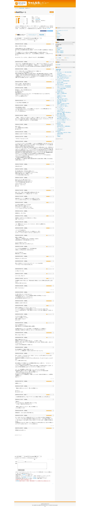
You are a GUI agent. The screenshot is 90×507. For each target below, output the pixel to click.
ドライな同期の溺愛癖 (61, 88)
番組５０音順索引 (60, 51)
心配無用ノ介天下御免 (61, 96)
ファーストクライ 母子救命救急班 (64, 85)
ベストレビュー (32, 34)
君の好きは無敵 (60, 82)
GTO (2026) (59, 73)
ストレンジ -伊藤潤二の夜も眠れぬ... (64, 112)
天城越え (59, 136)
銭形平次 (59, 131)
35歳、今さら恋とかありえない (63, 77)
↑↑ (52, 483)
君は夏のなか (59, 90)
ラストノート (59, 94)
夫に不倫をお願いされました (62, 99)
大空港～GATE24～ (61, 92)
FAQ (34, 477)
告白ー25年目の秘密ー (61, 114)
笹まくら (59, 135)
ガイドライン (29, 477)
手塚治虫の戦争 (60, 133)
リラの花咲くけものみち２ (62, 117)
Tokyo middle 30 (60, 84)
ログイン (67, 57)
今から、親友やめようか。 (62, 104)
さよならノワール (60, 79)
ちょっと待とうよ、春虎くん (62, 106)
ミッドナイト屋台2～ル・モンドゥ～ (64, 119)
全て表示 (48, 28)
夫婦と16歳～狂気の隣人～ (62, 101)
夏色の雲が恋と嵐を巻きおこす (63, 118)
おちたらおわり (60, 89)
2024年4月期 (37, 19)
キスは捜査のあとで (61, 130)
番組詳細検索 (59, 48)
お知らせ (58, 36)
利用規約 (24, 477)
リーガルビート (60, 107)
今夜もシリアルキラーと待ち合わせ (64, 87)
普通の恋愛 (59, 102)
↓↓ (52, 15)
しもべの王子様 (60, 109)
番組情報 (41, 34)
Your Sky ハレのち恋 (61, 122)
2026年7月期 (58, 69)
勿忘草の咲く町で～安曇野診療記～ (64, 126)
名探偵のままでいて (61, 111)
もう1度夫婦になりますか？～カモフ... (64, 75)
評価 (25, 461)
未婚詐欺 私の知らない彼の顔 (63, 103)
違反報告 (35, 478)
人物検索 (58, 49)
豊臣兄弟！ (59, 123)
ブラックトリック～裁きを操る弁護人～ (65, 72)
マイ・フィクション (61, 127)
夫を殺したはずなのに (61, 74)
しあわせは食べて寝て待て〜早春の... (64, 132)
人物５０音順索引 (60, 52)
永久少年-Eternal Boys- (61, 116)
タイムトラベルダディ (61, 121)
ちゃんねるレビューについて (62, 30)
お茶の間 (23, 474)
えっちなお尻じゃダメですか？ (63, 78)
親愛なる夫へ (59, 97)
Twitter (58, 38)
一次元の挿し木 (60, 128)
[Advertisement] (26, 445)
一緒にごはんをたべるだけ (62, 98)
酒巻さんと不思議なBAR (62, 93)
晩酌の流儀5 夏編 (60, 113)
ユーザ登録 (59, 57)
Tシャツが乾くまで (61, 108)
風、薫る (59, 70)
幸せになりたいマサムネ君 (62, 83)
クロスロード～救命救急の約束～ (63, 80)
